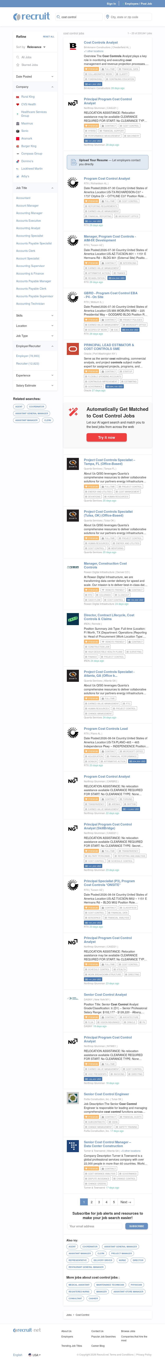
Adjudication (95, 756)
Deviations (94, 496)
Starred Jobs (30, 65)
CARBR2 (112, 781)
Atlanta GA (110, 680)
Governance (95, 386)
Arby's (25, 176)
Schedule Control (122, 861)
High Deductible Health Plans (105, 651)
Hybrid (92, 130)
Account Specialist (27, 258)
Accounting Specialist (29, 236)
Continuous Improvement (102, 381)
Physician (136, 1284)
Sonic (24, 131)
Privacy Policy (144, 1354)
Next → (126, 1202)
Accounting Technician (30, 304)
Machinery (133, 135)
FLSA (90, 1022)
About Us (66, 1331)
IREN (87, 623)
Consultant (75, 1298)
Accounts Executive (28, 220)
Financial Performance (123, 756)
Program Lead (106, 728)
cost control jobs (73, 33)
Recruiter (27, 363)
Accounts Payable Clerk (31, 288)
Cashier (93, 1298)
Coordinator (36, 406)
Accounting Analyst (28, 228)
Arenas (116, 804)
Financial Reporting (99, 216)
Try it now (106, 437)
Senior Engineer (106, 1094)
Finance (121, 273)
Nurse (122, 1260)
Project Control (132, 486)
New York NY (101, 999)
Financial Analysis (118, 917)
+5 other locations (130, 1150)
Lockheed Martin (32, 168)
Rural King (28, 96)
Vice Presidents (97, 1074)
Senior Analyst (105, 994)
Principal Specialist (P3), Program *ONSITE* (109, 883)
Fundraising (95, 79)
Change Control (126, 1178)
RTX (86, 183)
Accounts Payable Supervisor (34, 296)
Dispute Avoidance (98, 1178)
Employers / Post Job (137, 3)
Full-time (110, 69)
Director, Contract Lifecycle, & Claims (109, 617)
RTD (90, 595)
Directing (133, 974)
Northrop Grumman (94, 108)
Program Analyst (107, 178)
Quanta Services (93, 468)
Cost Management (129, 491)
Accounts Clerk (25, 251)
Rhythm (131, 804)
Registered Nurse (79, 1291)
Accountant (23, 198)
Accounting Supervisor (30, 266)
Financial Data (130, 69)
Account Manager (27, 205)
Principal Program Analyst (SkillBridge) (108, 826)
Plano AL (96, 733)
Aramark (26, 138)
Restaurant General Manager (86, 1267)
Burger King (28, 146)
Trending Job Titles (71, 1345)
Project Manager (121, 1253)
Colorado (105, 595)
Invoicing (119, 1074)
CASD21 (112, 833)
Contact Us (97, 1331)
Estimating (130, 381)
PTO (128, 703)
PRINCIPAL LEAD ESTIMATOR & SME (109, 347)
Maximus (27, 123)
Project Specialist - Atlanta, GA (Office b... (109, 673)
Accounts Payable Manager (33, 281)
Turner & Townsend (94, 1150)
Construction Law (98, 646)
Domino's (27, 161)
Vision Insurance (110, 1022)
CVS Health (28, 104)
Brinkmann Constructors (97, 47)
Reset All (48, 36)
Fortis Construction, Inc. (96, 1099)
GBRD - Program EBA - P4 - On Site (111, 295)
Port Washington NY (104, 353)
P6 (143, 1022)
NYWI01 (112, 1046)
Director (138, 1260)
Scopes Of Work (97, 329)
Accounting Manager (29, 213)
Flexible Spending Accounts (104, 376)
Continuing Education (121, 79)
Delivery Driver (103, 1260)
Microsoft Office (129, 216)
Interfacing (129, 263)
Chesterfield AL (121, 47)
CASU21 (112, 108)
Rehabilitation (96, 278)
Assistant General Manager (31, 413)
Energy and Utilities (100, 491)
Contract (110, 125)
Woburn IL (97, 302)
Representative (78, 1260)
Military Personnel (99, 856)
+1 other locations (93, 51)
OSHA (115, 1122)
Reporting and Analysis (131, 856)
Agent (18, 406)
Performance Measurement (104, 135)
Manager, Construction (105, 565)
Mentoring (117, 548)
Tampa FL (110, 468)
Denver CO (122, 572)
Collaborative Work (100, 74)
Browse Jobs (128, 1331)
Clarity (123, 74)
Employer (28, 356)
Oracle (87, 353)
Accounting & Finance (30, 273)
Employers (67, 1336)
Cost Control (131, 125)
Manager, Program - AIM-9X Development (110, 238)
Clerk (47, 420)
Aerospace (94, 917)
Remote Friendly (115, 590)
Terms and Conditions (122, 1354)
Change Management (100, 713)
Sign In (111, 3)
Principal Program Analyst (108, 101)
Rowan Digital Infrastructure (99, 572)
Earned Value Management (103, 211)
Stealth (121, 969)
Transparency (96, 804)
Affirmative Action (99, 273)
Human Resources (117, 496)
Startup (127, 371)
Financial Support (113, 130)
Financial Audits (132, 1117)
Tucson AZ (97, 245)
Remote (96, 623)
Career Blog (98, 1345)
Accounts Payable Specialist (34, 243)
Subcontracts (96, 1122)
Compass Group (31, 153)
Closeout (123, 595)
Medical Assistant (79, 1284)
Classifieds (129, 907)
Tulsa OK (109, 520)
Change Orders (97, 1183)
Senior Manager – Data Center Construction (107, 1144)
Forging (127, 799)
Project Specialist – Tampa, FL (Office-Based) (109, 461)
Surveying (136, 651)
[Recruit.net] (31, 16)
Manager (101, 1291)
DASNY (88, 999)
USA (35, 1355)
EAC (116, 329)
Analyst (101, 42)
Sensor (92, 761)
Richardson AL (99, 183)
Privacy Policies (132, 319)
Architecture (131, 1017)
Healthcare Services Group (34, 114)
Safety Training (128, 1127)
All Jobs (26, 57)
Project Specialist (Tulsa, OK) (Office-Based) (108, 513)
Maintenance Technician (110, 1284)
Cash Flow (94, 600)
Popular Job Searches (103, 1336)
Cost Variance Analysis (101, 1173)
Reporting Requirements (102, 206)
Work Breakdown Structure (104, 974)
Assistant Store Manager (128, 1291)
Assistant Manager (26, 420)
